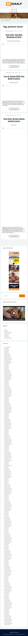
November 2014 (8, 522)
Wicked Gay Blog (8, 337)
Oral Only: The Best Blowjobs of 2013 (14, 36)
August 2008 (7, 624)
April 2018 (6, 468)
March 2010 (7, 598)
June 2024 (6, 382)
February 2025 (7, 371)
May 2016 (6, 498)
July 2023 (6, 397)
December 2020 (8, 439)
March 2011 (6, 582)
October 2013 (7, 540)
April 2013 (6, 548)
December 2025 (8, 358)
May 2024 (6, 384)
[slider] (13, 319)
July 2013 (6, 544)
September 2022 (8, 411)
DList (5, 329)
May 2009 (6, 612)
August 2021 (7, 428)
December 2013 (8, 537)
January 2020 (7, 454)
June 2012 (6, 562)
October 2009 (7, 605)
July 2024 (6, 381)
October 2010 (7, 589)
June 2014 (6, 529)
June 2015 (6, 513)
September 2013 (8, 541)
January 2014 (7, 536)
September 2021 (8, 427)
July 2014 (6, 528)
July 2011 (6, 577)
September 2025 (8, 362)
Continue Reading (14, 67)
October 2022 (7, 409)
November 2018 (8, 465)
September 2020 (8, 443)
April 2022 (6, 418)
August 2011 (7, 575)
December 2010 (8, 586)
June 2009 (6, 611)
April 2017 (6, 483)
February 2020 (7, 453)
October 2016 (7, 491)
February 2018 (7, 471)
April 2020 (6, 450)
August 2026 (7, 347)
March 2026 (7, 354)
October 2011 (7, 573)
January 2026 (7, 356)
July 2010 (6, 593)
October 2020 (7, 442)
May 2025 (6, 367)
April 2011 (6, 581)
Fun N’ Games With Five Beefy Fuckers (14, 77)
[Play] (4, 319)
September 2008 (8, 623)
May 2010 (6, 596)
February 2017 (7, 486)
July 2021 (6, 430)
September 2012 (8, 558)
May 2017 (6, 481)
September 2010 (8, 590)
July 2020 (6, 446)
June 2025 (6, 366)
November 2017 (8, 473)
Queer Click (6, 333)
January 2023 (7, 405)
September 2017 (8, 476)
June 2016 (6, 496)
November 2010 (8, 588)
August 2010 (7, 592)
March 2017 (7, 484)
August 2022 (7, 412)
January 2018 (7, 472)
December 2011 (7, 570)
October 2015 (7, 507)
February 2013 (7, 551)
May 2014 (6, 530)
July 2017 (6, 479)
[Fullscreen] (23, 319)
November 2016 (8, 490)
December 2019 (8, 456)
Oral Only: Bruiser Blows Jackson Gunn (14, 120)
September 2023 (8, 394)
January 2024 (7, 389)
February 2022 (7, 420)
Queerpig (6, 335)
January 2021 (7, 438)
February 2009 (7, 616)
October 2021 (7, 426)
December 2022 (8, 407)
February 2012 (7, 567)
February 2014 (7, 534)
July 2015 (6, 511)
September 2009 (8, 607)
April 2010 (6, 597)
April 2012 (6, 564)
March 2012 (6, 566)
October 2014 (7, 524)
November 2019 (8, 457)
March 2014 (7, 533)
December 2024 (8, 374)
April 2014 (6, 532)
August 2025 (7, 363)
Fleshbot (6, 331)
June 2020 (6, 447)
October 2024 (7, 377)
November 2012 (8, 555)
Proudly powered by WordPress (8, 634)
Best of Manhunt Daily (13, 41)
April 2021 (6, 434)
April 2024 (6, 385)
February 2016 (7, 502)
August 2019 (7, 461)
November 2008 (8, 620)
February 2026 (7, 355)
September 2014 (8, 525)
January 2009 (7, 617)
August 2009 (7, 608)
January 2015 (7, 520)
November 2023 (8, 392)
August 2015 (7, 510)
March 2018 (7, 469)
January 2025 (7, 373)
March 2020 (7, 452)
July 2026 (6, 348)
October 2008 (7, 622)
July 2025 (6, 364)
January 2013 (7, 552)
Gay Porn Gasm (7, 332)
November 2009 (8, 604)
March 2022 (7, 419)
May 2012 (6, 563)
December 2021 (8, 423)
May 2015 (6, 514)
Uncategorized (13, 82)
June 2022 (6, 415)
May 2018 (6, 466)
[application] (14, 313)
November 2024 (8, 375)
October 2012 (7, 556)
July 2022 (6, 413)
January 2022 (7, 422)
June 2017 (6, 480)
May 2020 (6, 449)
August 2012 (7, 559)
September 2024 (8, 378)
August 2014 (7, 526)
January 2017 (7, 487)
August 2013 (7, 543)
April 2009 (6, 613)
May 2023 (6, 400)
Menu (14, 10)
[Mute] (21, 319)
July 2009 (6, 609)
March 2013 (6, 549)
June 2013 (6, 545)
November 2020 (8, 441)
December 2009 (8, 602)
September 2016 (8, 492)
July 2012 (6, 560)
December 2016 (8, 488)
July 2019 (6, 462)
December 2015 (7, 505)
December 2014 (8, 521)
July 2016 (6, 495)
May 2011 (6, 579)
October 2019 (7, 458)
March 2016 (6, 500)
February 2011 (7, 583)
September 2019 (8, 460)
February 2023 (7, 404)
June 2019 (6, 464)
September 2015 (8, 509)
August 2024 (7, 379)
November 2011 (7, 571)
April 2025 (6, 369)
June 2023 (6, 398)
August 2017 (7, 477)
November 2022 (8, 408)
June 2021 (6, 431)
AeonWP (23, 634)
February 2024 (7, 388)
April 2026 (6, 352)
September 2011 (8, 574)
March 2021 (6, 435)
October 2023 (7, 393)
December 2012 (8, 554)
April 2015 (6, 515)
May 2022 (6, 416)
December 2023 (8, 390)
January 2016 (7, 503)
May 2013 (6, 547)
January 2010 (7, 601)
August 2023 (7, 396)
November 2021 (8, 424)
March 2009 (7, 615)
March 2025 (7, 370)
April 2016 (6, 499)
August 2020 (7, 445)
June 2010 (6, 594)
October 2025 (7, 360)
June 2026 (6, 350)
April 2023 (6, 401)
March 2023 (7, 403)
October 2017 (7, 475)
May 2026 (6, 351)
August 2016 (7, 494)
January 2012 (7, 568)
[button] (14, 313)
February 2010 (7, 600)
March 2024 (7, 386)
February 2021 (7, 437)
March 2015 (6, 517)
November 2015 (7, 506)
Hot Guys (13, 125)
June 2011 (6, 578)
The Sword (6, 336)
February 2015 (7, 518)
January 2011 (7, 585)
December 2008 (8, 619)
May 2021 (6, 432)
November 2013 (8, 539)
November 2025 (8, 359)
